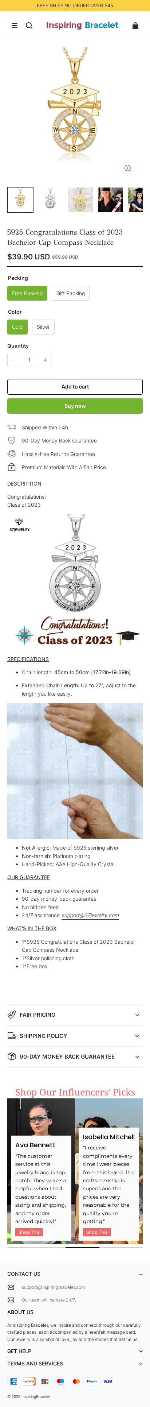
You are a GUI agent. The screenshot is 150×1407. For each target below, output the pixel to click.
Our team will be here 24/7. (49, 1300)
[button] (14, 25)
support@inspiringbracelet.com (53, 1287)
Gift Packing (70, 293)
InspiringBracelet (36, 1396)
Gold (17, 327)
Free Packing (27, 293)
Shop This (29, 1232)
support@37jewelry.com (90, 915)
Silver (43, 327)
